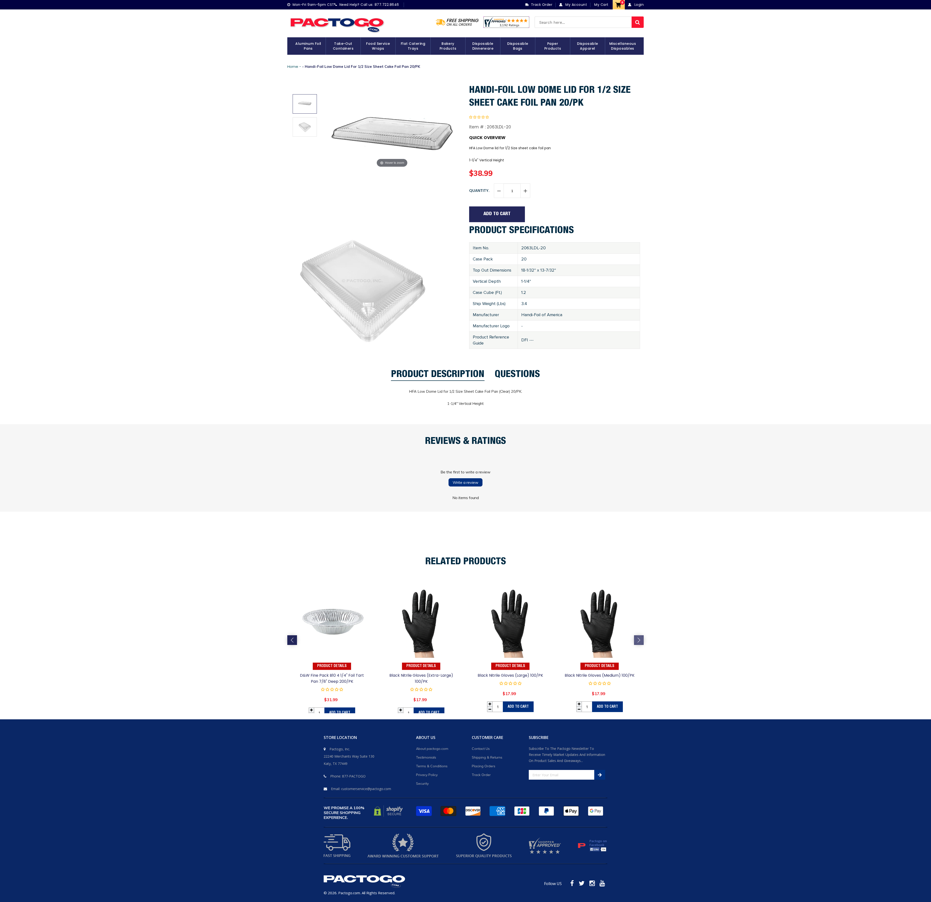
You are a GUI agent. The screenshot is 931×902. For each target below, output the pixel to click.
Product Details (332, 666)
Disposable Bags (517, 46)
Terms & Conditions (432, 766)
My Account (575, 4)
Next (639, 640)
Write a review (465, 482)
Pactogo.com (349, 892)
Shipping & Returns (487, 757)
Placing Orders (483, 766)
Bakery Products (448, 46)
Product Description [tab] (437, 376)
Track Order (481, 775)
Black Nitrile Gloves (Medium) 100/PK (599, 675)
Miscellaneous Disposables (622, 46)
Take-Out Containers (343, 46)
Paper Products (552, 46)
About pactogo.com (432, 748)
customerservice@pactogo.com (366, 788)
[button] (479, 117)
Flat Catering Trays (413, 46)
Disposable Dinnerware (483, 46)
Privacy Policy (427, 775)
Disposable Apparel (587, 46)
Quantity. (479, 190)
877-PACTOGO (354, 776)
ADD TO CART (339, 713)
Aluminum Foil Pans (308, 46)
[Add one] (525, 191)
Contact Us (481, 748)
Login (638, 4)
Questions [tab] (517, 375)
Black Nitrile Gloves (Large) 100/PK (510, 675)
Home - (294, 66)
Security (422, 783)
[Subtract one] (499, 191)
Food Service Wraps (378, 46)
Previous (292, 640)
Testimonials (426, 757)
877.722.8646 (387, 4)
